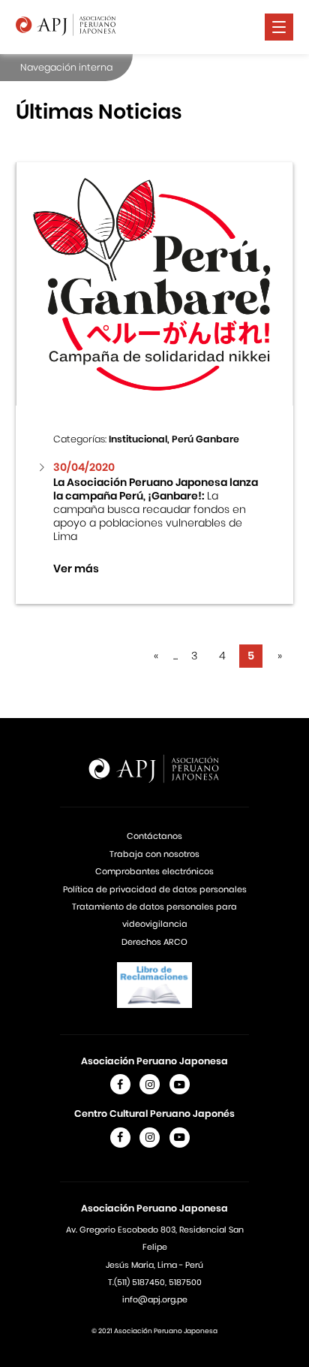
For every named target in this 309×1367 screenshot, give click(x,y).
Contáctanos (154, 836)
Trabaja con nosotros (155, 854)
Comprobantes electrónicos (154, 871)
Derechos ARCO (155, 942)
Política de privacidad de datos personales (155, 889)
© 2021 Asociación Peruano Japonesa (155, 1330)
